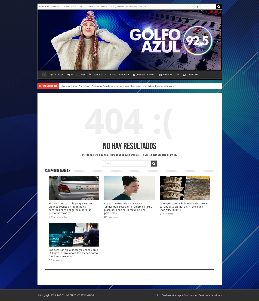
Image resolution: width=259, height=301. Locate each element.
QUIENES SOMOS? (146, 74)
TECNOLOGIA (99, 74)
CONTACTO (192, 74)
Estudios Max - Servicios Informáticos (203, 295)
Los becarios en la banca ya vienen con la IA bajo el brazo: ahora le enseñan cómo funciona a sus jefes (73, 253)
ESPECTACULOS (118, 74)
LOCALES (59, 74)
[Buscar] (219, 6)
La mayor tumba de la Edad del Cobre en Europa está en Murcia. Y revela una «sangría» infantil (184, 206)
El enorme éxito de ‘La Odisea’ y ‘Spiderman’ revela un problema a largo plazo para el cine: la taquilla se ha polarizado (117, 86)
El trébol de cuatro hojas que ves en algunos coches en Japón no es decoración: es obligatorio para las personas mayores (70, 208)
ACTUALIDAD (78, 74)
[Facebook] (197, 7)
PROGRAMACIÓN (170, 74)
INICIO (43, 74)
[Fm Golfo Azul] (130, 40)
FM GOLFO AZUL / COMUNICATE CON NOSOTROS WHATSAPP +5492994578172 (106, 6)
